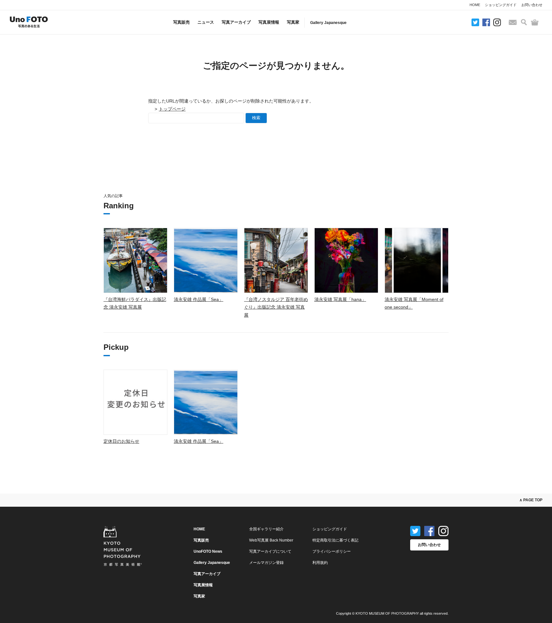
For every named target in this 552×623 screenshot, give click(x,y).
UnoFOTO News (208, 551)
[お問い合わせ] (513, 22)
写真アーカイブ (236, 22)
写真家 (293, 22)
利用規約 (320, 562)
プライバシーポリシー (331, 551)
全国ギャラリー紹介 (266, 529)
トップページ (172, 109)
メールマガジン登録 (266, 562)
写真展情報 (268, 22)
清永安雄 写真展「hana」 (340, 299)
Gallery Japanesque (328, 23)
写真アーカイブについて (270, 551)
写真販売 (181, 22)
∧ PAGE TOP (530, 500)
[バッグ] (535, 22)
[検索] (524, 22)
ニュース (205, 22)
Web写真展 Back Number (271, 540)
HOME (475, 5)
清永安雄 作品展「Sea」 (198, 299)
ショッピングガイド (501, 5)
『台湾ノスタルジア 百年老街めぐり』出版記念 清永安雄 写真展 (276, 307)
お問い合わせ (531, 5)
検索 (256, 117)
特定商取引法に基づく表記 (335, 540)
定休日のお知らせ (121, 441)
